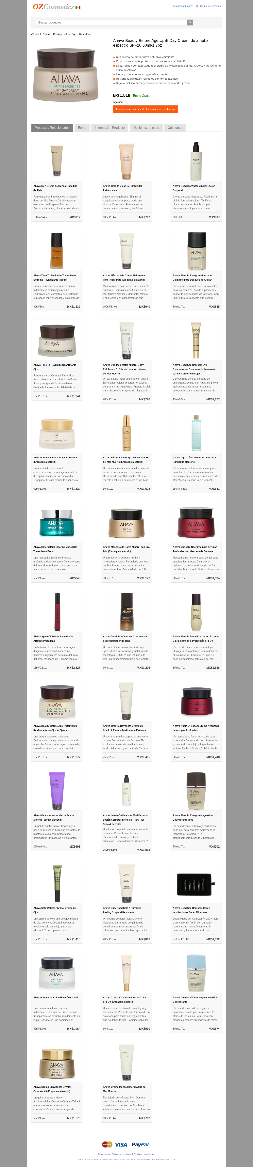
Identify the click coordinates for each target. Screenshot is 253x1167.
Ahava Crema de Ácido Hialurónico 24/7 (55, 997)
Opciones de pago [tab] (146, 127)
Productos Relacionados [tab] (52, 127)
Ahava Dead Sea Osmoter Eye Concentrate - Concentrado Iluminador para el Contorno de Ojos (194, 369)
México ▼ (171, 1159)
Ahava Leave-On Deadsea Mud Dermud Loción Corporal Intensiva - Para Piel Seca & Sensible (125, 820)
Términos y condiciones (144, 1154)
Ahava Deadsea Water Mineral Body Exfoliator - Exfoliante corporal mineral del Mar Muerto (124, 369)
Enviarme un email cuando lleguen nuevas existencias (145, 109)
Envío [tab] (82, 127)
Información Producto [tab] (110, 127)
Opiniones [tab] (175, 127)
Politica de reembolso (121, 1154)
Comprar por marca (182, 6)
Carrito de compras (210, 6)
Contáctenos (104, 1154)
